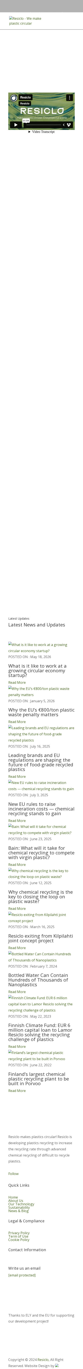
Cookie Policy (18, 1239)
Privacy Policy (19, 1233)
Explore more (41, 274)
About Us (15, 1200)
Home (13, 1197)
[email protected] (22, 1275)
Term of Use (18, 1236)
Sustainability (19, 1207)
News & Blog (18, 1211)
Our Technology (21, 1204)
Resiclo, (43, 1359)
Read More (17, 682)
